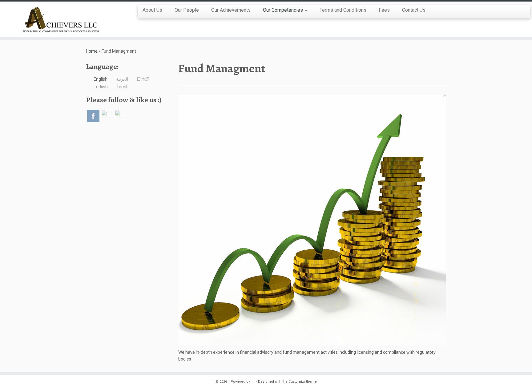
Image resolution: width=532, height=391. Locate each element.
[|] (61, 19)
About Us (152, 10)
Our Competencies (283, 10)
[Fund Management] (312, 219)
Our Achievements (231, 10)
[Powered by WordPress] (253, 380)
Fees (384, 10)
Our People (187, 10)
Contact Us (413, 10)
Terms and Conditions (343, 10)
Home (92, 51)
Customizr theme (302, 382)
